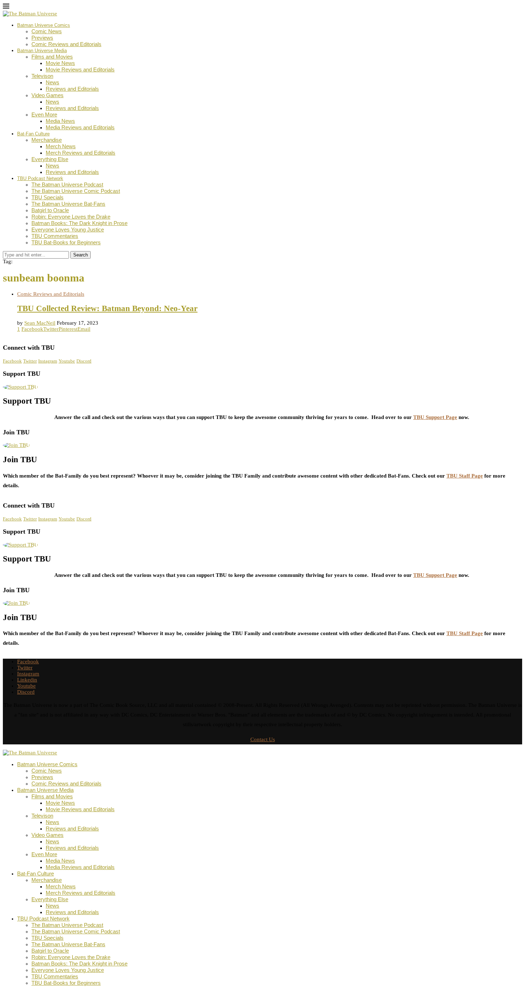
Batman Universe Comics (43, 25)
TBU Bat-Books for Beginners (66, 242)
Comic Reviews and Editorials (66, 44)
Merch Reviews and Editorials (80, 153)
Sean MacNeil (39, 323)
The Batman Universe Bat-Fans (68, 204)
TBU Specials (47, 197)
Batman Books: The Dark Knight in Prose (79, 223)
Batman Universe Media (42, 50)
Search (80, 255)
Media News (60, 121)
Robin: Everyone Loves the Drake (70, 217)
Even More (44, 114)
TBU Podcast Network (40, 178)
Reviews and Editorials (72, 89)
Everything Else (49, 159)
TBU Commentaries (54, 236)
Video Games (47, 95)
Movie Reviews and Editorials (80, 69)
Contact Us (262, 739)
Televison (42, 76)
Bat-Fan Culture (33, 133)
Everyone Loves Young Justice (67, 229)
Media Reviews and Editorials (80, 127)
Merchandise (46, 140)
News (52, 82)
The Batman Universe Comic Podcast (75, 191)
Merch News (61, 146)
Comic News (46, 31)
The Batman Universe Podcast (67, 184)
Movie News (60, 63)
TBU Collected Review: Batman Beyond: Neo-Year (107, 308)
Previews (42, 38)
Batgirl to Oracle (50, 210)
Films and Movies (52, 57)
